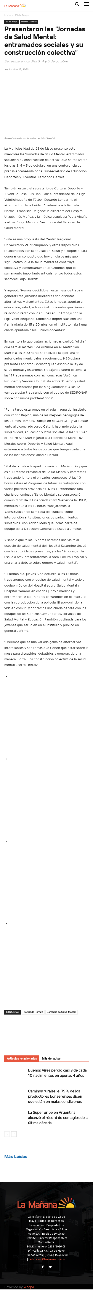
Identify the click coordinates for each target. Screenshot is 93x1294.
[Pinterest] (28, 79)
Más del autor (51, 1058)
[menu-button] (86, 5)
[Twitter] (18, 79)
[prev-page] (7, 1134)
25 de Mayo (22, 15)
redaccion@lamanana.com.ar (47, 1259)
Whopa (29, 1287)
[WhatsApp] (38, 79)
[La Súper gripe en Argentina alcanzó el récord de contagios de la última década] (15, 1117)
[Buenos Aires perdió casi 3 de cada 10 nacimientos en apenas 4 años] (15, 1075)
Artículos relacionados (22, 1058)
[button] (77, 5)
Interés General (29, 22)
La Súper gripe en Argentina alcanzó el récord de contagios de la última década (58, 1118)
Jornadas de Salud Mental (61, 1012)
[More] (48, 79)
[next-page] (14, 1134)
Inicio (7, 15)
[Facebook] (8, 79)
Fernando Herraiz (33, 1012)
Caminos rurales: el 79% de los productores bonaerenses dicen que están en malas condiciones (55, 1097)
